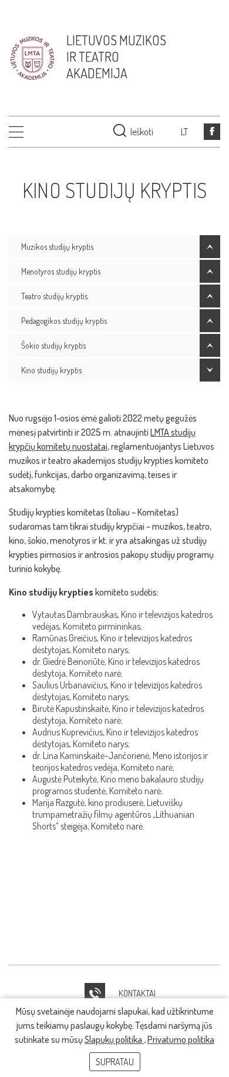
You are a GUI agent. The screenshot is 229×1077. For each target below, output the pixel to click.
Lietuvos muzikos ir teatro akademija (116, 56)
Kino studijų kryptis (51, 370)
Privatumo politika (180, 1039)
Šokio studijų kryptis (53, 345)
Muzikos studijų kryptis (57, 247)
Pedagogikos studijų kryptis (64, 321)
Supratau (115, 1062)
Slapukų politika (114, 1039)
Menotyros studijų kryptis (60, 271)
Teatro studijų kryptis (54, 296)
